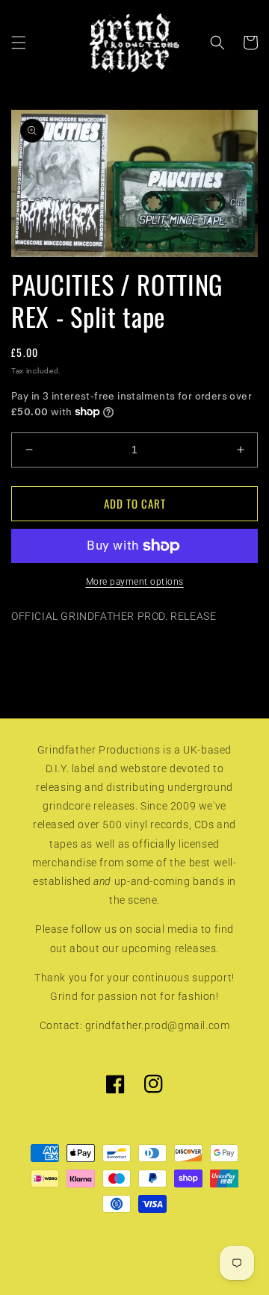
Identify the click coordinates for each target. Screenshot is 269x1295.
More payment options (135, 582)
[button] (18, 42)
